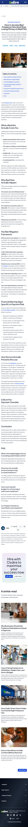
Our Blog (6, 6)
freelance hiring (19, 383)
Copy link (15, 526)
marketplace (13, 363)
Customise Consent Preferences (14, 821)
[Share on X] (20, 526)
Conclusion (6, 93)
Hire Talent (9, 576)
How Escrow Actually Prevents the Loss (13, 88)
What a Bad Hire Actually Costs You (12, 77)
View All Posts (22, 770)
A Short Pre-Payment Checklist (11, 91)
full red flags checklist (9, 310)
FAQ (5, 96)
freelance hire (8, 103)
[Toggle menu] (2, 2)
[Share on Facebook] (24, 526)
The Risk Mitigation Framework (11, 82)
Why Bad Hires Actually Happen (12, 79)
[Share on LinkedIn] (18, 530)
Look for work (18, 576)
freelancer (6, 266)
